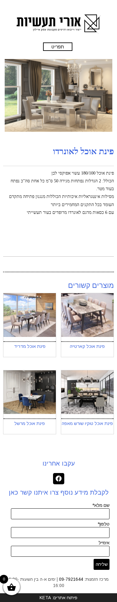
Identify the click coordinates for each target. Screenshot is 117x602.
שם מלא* (101, 505)
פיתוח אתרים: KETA (58, 597)
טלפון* (104, 523)
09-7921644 (71, 579)
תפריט (57, 46)
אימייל (104, 542)
